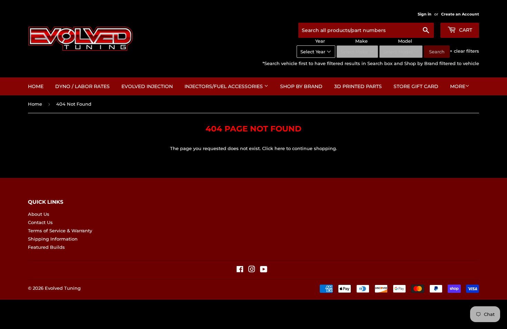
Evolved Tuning (63, 288)
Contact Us (40, 222)
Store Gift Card (416, 86)
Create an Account (460, 14)
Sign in (424, 14)
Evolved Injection (147, 86)
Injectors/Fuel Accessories (224, 86)
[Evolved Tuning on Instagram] (251, 270)
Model (405, 41)
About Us (38, 214)
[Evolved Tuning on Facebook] (239, 270)
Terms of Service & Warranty (60, 230)
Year (320, 41)
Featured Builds (46, 247)
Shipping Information (53, 239)
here (280, 148)
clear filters (464, 51)
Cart (465, 30)
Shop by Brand (301, 86)
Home (35, 86)
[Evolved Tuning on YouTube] (263, 270)
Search (437, 51)
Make (361, 41)
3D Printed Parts (358, 86)
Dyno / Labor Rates (82, 86)
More (457, 86)
